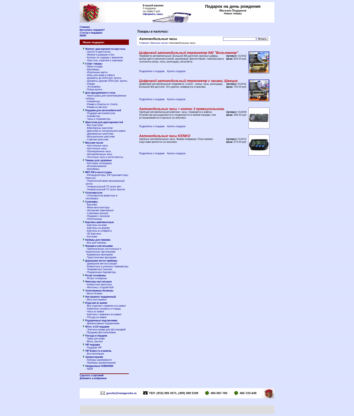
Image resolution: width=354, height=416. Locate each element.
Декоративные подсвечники (103, 323)
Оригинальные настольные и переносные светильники (103, 250)
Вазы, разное (95, 341)
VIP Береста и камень (98, 350)
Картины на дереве (98, 228)
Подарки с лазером (98, 216)
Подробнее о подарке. (152, 71)
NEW (90, 368)
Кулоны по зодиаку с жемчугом (105, 57)
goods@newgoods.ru (121, 393)
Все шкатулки (95, 125)
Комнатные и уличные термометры (107, 266)
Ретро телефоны (95, 275)
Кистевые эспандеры (99, 163)
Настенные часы (97, 148)
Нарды (91, 83)
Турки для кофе (96, 338)
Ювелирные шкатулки (100, 128)
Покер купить (94, 89)
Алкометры (93, 101)
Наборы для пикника (97, 239)
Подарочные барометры (101, 272)
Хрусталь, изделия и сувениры (105, 60)
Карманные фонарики (100, 254)
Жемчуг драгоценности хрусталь (105, 49)
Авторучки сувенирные (100, 210)
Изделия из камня (96, 303)
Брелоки (92, 204)
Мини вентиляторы (98, 207)
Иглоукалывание (97, 166)
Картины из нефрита (99, 230)
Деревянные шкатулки (100, 133)
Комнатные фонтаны (99, 284)
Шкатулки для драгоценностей (104, 122)
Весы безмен (94, 293)
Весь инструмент (97, 299)
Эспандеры (94, 86)
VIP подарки (92, 344)
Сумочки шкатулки (97, 139)
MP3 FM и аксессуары (98, 172)
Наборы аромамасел (99, 359)
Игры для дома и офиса (101, 75)
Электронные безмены (99, 290)
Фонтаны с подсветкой (100, 287)
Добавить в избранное (93, 378)
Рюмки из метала (97, 107)
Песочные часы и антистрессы (105, 157)
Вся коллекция (95, 353)
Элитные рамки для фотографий (106, 329)
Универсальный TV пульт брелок (106, 189)
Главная (85, 27)
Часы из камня (95, 311)
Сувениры (91, 201)
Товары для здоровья (98, 160)
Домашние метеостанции (102, 263)
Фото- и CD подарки (97, 326)
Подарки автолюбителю (101, 113)
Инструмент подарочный (100, 296)
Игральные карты (97, 72)
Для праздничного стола (100, 92)
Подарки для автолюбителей (103, 110)
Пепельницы (94, 219)
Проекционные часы (99, 151)
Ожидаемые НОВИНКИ (99, 366)
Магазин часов (94, 142)
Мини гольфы (95, 66)
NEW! (83, 35)
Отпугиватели (93, 192)
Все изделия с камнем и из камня (106, 305)
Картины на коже (97, 225)
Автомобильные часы (99, 154)
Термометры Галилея (99, 269)
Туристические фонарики (101, 257)
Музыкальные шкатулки (101, 136)
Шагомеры (93, 69)
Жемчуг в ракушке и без (101, 54)
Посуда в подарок (96, 335)
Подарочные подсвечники (101, 320)
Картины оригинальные (99, 222)
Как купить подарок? (92, 29)
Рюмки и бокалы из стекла (102, 104)
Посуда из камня (97, 317)
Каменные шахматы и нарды (104, 308)
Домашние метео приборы (101, 260)
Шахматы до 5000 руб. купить (104, 78)
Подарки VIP (94, 347)
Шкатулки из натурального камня (106, 130)
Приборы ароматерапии (101, 362)
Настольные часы (97, 145)
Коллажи (92, 236)
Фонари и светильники (99, 246)
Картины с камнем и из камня (104, 314)
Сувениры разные (97, 213)
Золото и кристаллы (99, 51)
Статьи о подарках (91, 32)
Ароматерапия (94, 357)
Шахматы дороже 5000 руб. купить (107, 80)
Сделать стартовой (91, 375)
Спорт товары (93, 63)
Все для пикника (96, 242)
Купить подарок (176, 71)
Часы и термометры (99, 119)
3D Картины (94, 233)
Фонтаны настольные (98, 281)
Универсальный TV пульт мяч (104, 186)
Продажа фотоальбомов (101, 332)
